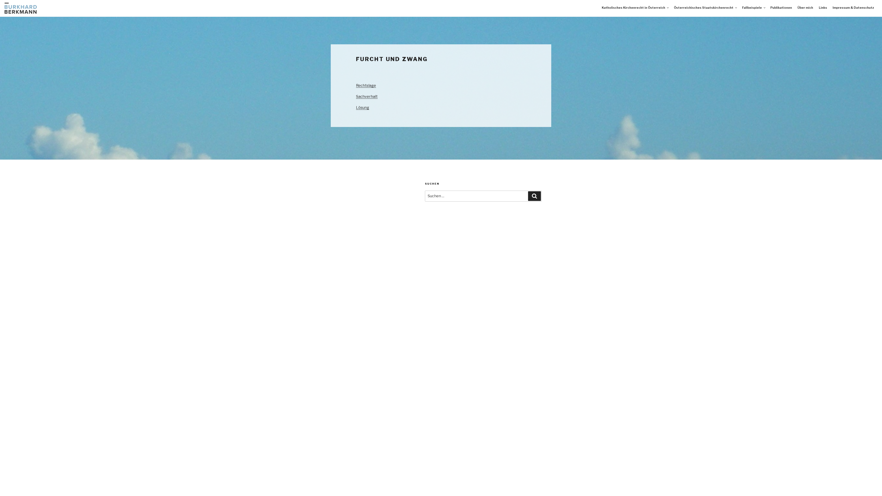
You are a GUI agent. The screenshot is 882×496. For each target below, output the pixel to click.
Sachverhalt (367, 96)
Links (823, 7)
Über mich (805, 7)
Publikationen (781, 7)
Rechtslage (366, 85)
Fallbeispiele (752, 7)
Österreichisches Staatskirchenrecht (703, 7)
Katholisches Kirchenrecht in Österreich (633, 7)
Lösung (362, 107)
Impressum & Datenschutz (853, 7)
